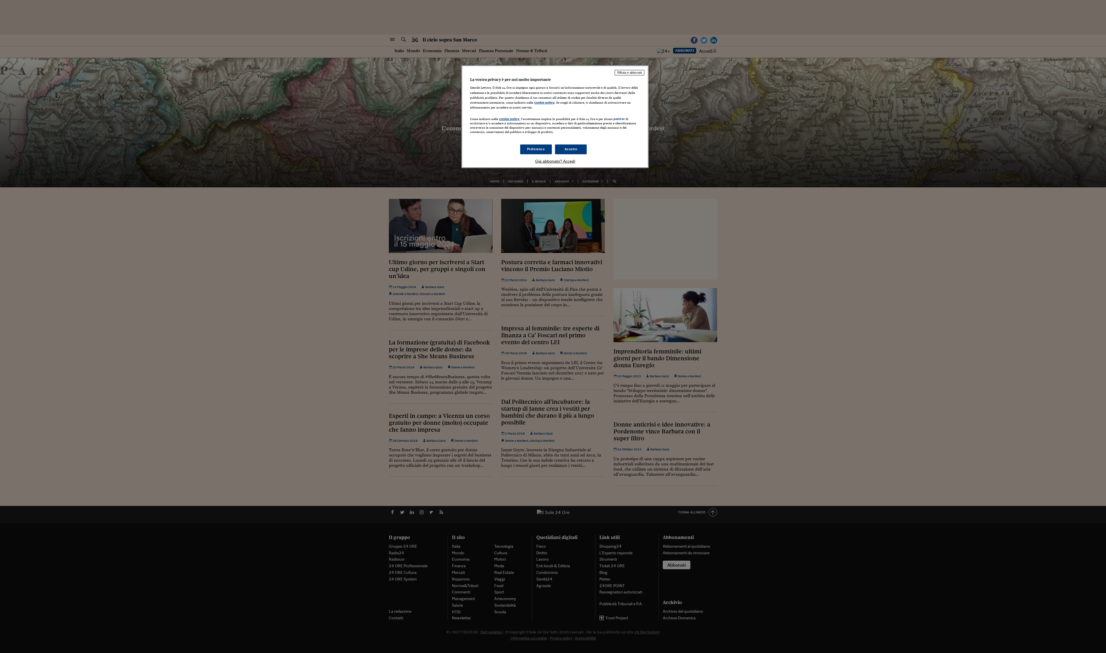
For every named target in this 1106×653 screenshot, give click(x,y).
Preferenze (536, 149)
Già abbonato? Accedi (555, 161)
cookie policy (544, 102)
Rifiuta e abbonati (629, 72)
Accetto (571, 149)
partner (619, 119)
